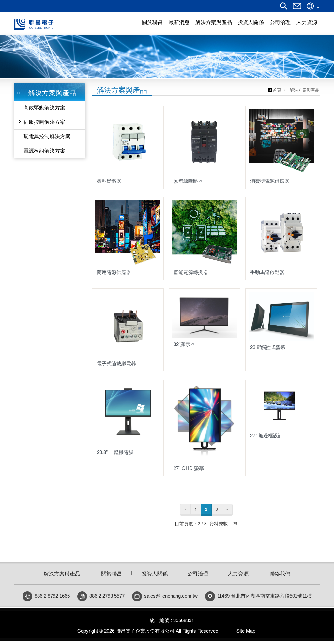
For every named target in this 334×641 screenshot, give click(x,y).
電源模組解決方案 (44, 150)
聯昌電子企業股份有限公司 (58, 24)
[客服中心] (297, 8)
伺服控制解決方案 (44, 121)
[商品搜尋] (284, 8)
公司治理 (197, 573)
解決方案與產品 (62, 573)
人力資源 (238, 573)
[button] (16, 56)
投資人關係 (155, 573)
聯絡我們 (279, 573)
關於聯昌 (111, 573)
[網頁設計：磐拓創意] (225, 630)
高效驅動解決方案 (44, 107)
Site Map (245, 630)
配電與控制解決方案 (46, 136)
